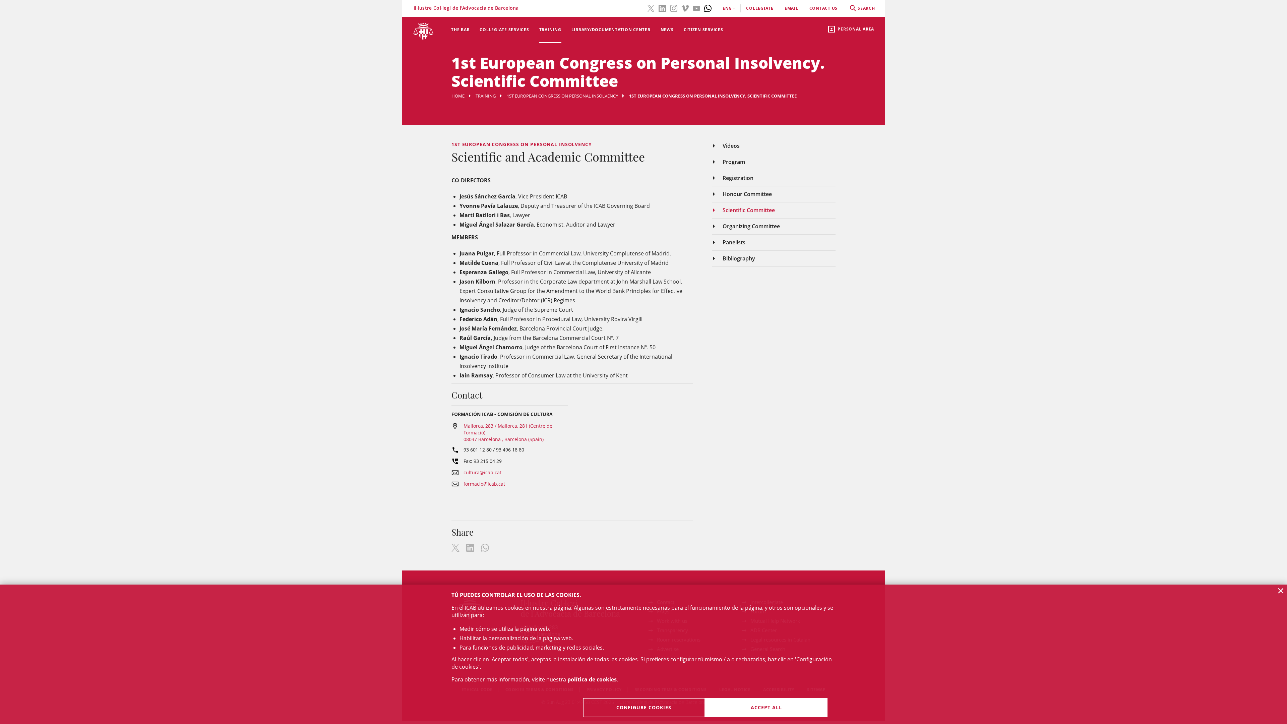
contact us (823, 8)
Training (550, 30)
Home (458, 96)
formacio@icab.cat (484, 484)
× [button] (1280, 591)
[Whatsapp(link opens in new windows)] (708, 7)
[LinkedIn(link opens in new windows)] (662, 7)
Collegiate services (504, 30)
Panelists (734, 242)
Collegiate (760, 8)
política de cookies (592, 679)
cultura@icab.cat (482, 472)
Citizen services (703, 30)
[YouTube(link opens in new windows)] (696, 7)
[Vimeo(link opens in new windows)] (685, 7)
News (667, 30)
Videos (731, 145)
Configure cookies (643, 707)
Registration (738, 178)
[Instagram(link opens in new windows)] (673, 7)
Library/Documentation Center (611, 30)
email (791, 8)
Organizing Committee (751, 226)
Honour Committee (747, 194)
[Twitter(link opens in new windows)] (651, 7)
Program (734, 162)
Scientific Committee (749, 210)
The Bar (460, 30)
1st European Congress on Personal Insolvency (562, 96)
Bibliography (739, 258)
